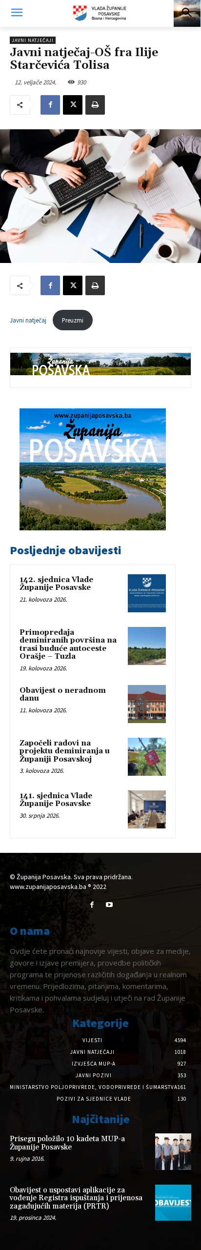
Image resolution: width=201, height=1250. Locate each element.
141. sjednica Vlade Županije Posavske (56, 800)
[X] (72, 105)
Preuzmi (72, 320)
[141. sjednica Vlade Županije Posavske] (147, 809)
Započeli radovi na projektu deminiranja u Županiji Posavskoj (65, 751)
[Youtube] (109, 905)
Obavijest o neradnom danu (63, 695)
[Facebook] (50, 105)
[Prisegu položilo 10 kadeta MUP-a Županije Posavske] (173, 1151)
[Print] (95, 105)
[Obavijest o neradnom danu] (147, 704)
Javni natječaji (33, 40)
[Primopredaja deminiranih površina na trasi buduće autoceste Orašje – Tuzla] (147, 646)
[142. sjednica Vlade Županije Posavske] (147, 593)
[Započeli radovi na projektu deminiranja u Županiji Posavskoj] (147, 757)
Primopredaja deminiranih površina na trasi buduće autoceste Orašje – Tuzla (68, 645)
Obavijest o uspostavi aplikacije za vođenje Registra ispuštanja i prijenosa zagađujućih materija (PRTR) (76, 1198)
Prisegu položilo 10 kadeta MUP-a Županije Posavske (67, 1143)
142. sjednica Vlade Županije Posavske (56, 584)
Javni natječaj (29, 320)
